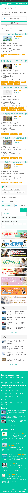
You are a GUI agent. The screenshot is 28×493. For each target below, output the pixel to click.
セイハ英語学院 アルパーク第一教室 (12, 162)
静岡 (6, 387)
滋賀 (13, 393)
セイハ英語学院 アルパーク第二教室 (12, 114)
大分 (22, 402)
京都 (10, 393)
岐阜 (13, 387)
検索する (23, 210)
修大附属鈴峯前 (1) (20, 192)
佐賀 (18, 402)
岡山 (6, 396)
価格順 (7, 30)
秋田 (14, 377)
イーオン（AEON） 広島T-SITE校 (11, 87)
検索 (17, 3)
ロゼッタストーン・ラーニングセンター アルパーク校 (12, 60)
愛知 (2, 387)
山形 (22, 377)
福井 (17, 390)
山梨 (6, 384)
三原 (4, 226)
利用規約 (13, 489)
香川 (6, 399)
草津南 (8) (17, 189)
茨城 (18, 382)
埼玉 (11, 382)
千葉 (14, 382)
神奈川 (6, 382)
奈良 (17, 393)
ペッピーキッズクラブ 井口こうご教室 (12, 34)
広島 (2, 396)
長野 (6, 390)
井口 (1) (5, 192)
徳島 (13, 399)
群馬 (22, 382)
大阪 (2, 393)
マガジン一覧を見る (14, 364)
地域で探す (8, 205)
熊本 (6, 402)
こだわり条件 (5, 213)
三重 (10, 387)
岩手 (11, 377)
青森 (7, 377)
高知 (10, 399)
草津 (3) (11, 192)
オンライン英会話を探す (15, 201)
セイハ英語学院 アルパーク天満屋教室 (12, 138)
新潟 (2, 390)
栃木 (2, 384)
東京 (2, 382)
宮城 (18, 377)
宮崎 (2, 404)
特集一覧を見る (14, 332)
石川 (10, 390)
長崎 (14, 402)
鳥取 (13, 396)
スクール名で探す (22, 205)
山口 (10, 396)
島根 (17, 396)
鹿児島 (10, 402)
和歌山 (21, 393)
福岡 (2, 402)
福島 (2, 379)
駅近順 (20, 30)
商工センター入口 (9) (8, 189)
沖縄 (6, 404)
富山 (13, 390)
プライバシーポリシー (21, 489)
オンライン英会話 (23, 3)
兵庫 (6, 393)
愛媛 (2, 399)
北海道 (2, 377)
